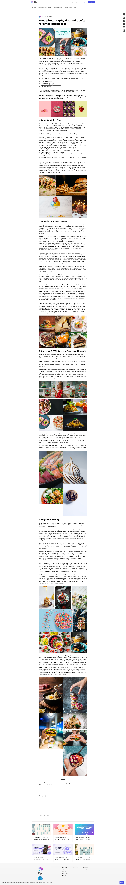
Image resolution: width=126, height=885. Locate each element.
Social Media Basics (58, 7)
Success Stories (68, 7)
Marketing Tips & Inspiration (44, 7)
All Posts (34, 7)
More (75, 7)
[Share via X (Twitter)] (42, 796)
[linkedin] (124, 27)
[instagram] (124, 17)
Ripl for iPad (64, 871)
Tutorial (74, 873)
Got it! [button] (121, 882)
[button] (92, 7)
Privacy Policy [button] (49, 882)
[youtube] (124, 24)
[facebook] (124, 14)
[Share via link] (49, 796)
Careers (84, 873)
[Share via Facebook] (39, 796)
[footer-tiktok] (124, 21)
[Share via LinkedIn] (45, 796)
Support (74, 871)
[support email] (124, 30)
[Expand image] (45, 109)
